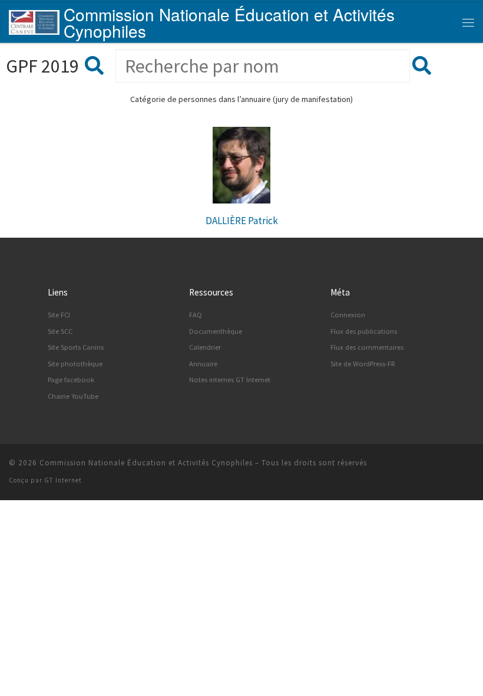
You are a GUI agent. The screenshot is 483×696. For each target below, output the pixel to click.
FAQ (195, 314)
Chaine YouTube (73, 396)
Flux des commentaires (366, 347)
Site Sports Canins (76, 347)
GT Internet (63, 480)
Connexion (347, 314)
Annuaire (203, 363)
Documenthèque (215, 331)
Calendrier (205, 347)
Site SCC (60, 331)
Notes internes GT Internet (229, 379)
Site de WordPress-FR (362, 363)
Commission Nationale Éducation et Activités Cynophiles (146, 463)
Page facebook (71, 379)
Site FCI (59, 314)
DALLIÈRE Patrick (242, 220)
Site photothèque (75, 363)
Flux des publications (363, 331)
